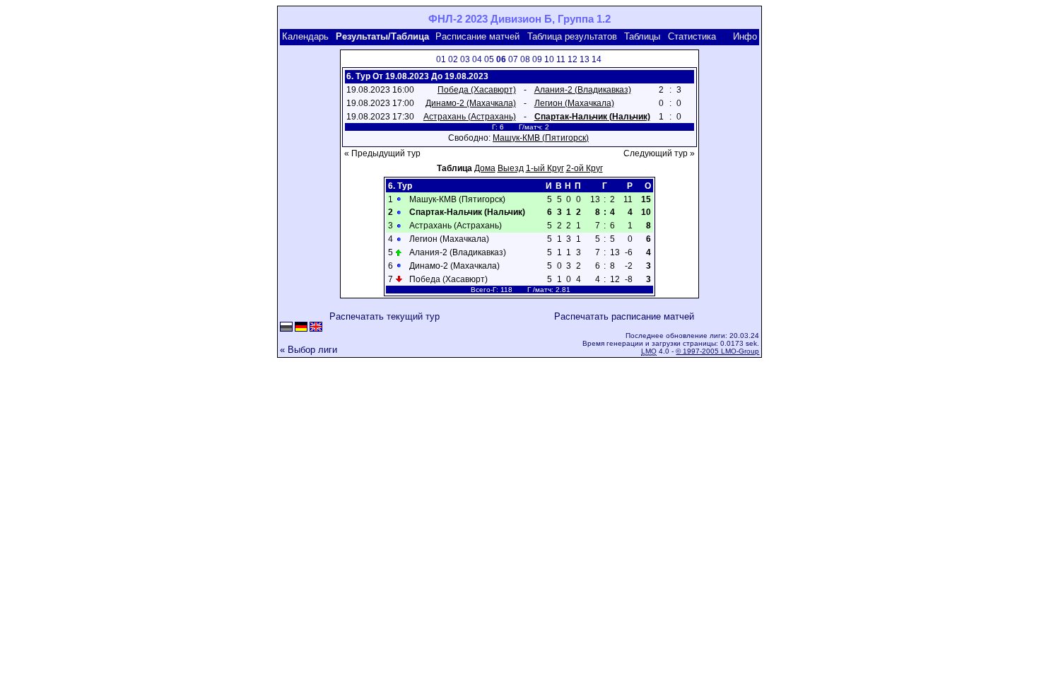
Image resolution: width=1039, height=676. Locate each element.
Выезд (511, 168)
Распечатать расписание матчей (624, 316)
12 (572, 59)
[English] (316, 328)
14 (596, 59)
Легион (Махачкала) (574, 103)
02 (453, 59)
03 (465, 59)
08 (525, 59)
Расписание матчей (477, 36)
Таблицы (642, 36)
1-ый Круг (545, 168)
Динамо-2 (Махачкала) (470, 103)
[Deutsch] (301, 328)
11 (560, 59)
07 (513, 59)
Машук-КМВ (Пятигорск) (541, 138)
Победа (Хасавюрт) (477, 90)
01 (441, 59)
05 (489, 59)
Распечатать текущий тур (384, 316)
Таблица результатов (572, 36)
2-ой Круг (584, 168)
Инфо (745, 36)
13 (584, 59)
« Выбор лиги (308, 349)
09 (537, 59)
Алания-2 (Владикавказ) (582, 90)
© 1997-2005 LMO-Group (717, 351)
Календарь (305, 36)
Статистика (692, 36)
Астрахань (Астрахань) (469, 117)
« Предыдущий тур (382, 153)
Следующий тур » (659, 153)
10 (549, 59)
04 (477, 59)
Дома (484, 168)
